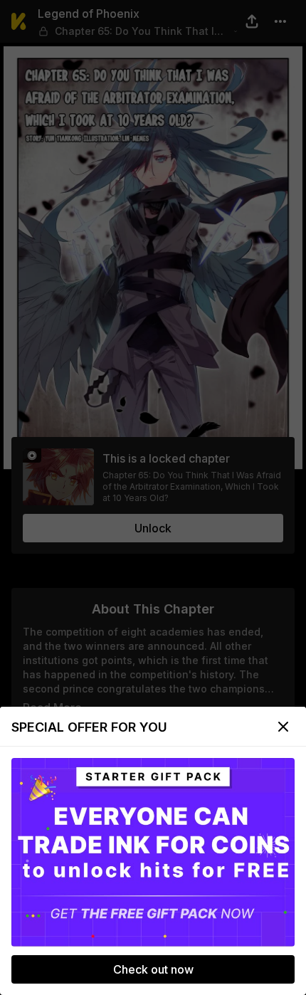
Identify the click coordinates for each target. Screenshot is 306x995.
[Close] (283, 726)
